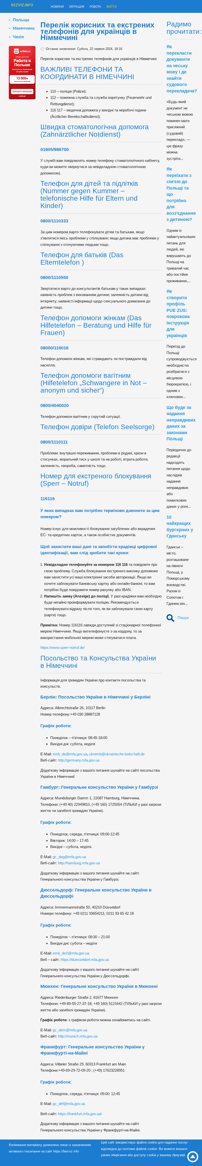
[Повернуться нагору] (193, 1157)
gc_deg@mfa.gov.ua (69, 857)
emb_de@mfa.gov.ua (70, 754)
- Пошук (181, 617)
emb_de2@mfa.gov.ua (71, 953)
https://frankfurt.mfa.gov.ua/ (80, 1114)
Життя (123, 6)
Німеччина (23, 28)
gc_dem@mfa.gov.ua (70, 1030)
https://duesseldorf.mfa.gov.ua (85, 959)
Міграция (81, 6)
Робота (104, 6)
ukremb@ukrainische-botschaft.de (117, 754)
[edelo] (22, 72)
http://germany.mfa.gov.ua (79, 760)
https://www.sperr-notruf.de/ (62, 647)
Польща (21, 20)
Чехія (18, 37)
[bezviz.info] (22, 7)
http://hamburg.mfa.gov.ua (79, 863)
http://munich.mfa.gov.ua (77, 1036)
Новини (59, 6)
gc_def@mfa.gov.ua (69, 1104)
